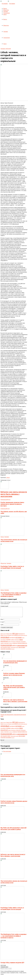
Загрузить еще (4, 967)
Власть (5, 8)
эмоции (12, 648)
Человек (5, 11)
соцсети (5, 647)
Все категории (7, 751)
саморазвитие (22, 645)
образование (13, 641)
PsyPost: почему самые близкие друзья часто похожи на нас (14, 674)
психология (6, 645)
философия (22, 647)
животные (25, 635)
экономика (8, 649)
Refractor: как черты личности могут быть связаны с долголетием (15, 700)
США (16, 633)
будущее (9, 635)
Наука (4, 14)
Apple (2, 633)
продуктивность (22, 643)
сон (2, 647)
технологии (13, 647)
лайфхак (12, 639)
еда (22, 635)
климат (23, 637)
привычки (11, 643)
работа (14, 645)
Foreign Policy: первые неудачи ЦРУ (12, 962)
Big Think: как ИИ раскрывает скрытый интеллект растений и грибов (14, 687)
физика (17, 647)
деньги (16, 635)
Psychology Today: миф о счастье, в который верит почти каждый (12, 567)
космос (8, 639)
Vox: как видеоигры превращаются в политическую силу (15, 661)
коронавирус (3, 639)
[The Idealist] (8, 3)
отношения (23, 641)
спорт (8, 647)
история (18, 637)
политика (6, 643)
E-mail (3, 622)
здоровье (5, 637)
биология (6, 635)
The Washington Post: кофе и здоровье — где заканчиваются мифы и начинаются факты (13, 594)
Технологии (6, 13)
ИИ (13, 633)
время (13, 635)
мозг (21, 639)
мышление (4, 641)
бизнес (2, 635)
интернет (12, 637)
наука (9, 641)
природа (15, 643)
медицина (17, 639)
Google (4, 633)
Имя (2, 619)
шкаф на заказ (4, 742)
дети (19, 635)
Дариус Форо (9, 633)
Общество (6, 10)
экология (3, 649)
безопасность (21, 633)
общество (18, 641)
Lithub (8, 477)
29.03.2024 (8, 48)
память (2, 643)
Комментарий (4, 606)
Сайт (2, 624)
